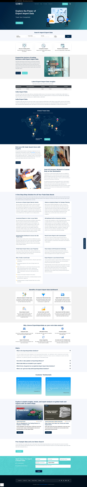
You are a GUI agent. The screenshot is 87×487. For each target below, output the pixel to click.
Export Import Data (21, 421)
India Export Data (58, 421)
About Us (19, 480)
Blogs (29, 480)
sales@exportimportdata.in (22, 465)
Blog (41, 3)
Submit (39, 471)
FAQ (43, 480)
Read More (20, 432)
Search (68, 36)
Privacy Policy (34, 480)
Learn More (18, 162)
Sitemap (39, 480)
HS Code (33, 152)
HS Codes (45, 3)
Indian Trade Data (30, 421)
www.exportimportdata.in (43, 484)
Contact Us (50, 3)
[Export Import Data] (23, 4)
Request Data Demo (84, 243)
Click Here (47, 139)
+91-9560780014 (20, 463)
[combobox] (37, 462)
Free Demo (65, 3)
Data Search (37, 3)
